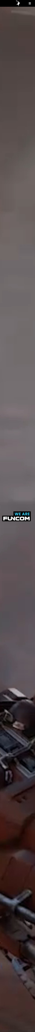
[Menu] (29, 3)
